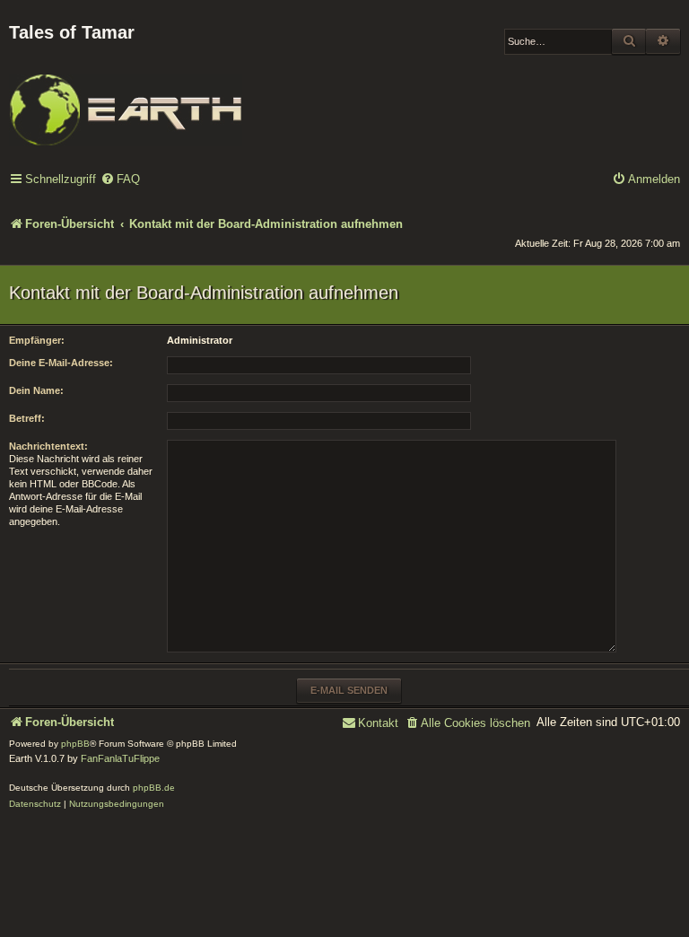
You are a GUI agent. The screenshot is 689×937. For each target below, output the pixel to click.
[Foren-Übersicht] (125, 98)
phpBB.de (154, 788)
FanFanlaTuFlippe (120, 758)
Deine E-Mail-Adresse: (61, 362)
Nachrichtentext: (48, 446)
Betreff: (27, 418)
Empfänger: (37, 340)
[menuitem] (120, 180)
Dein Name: (36, 390)
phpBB (75, 744)
